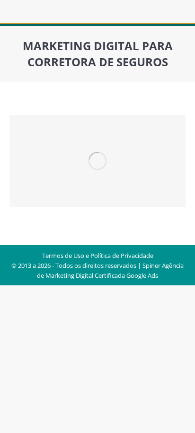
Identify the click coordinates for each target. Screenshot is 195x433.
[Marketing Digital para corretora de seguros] (97, 161)
